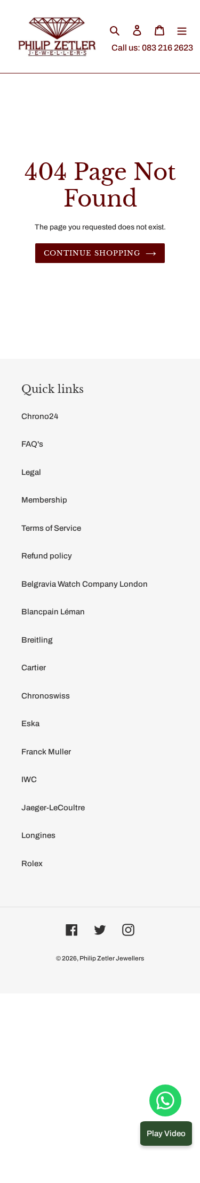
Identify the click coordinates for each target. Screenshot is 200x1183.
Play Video (166, 1133)
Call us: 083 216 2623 (152, 47)
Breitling (37, 640)
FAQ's (32, 444)
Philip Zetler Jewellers (111, 958)
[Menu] (182, 30)
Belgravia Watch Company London (84, 584)
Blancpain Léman (53, 611)
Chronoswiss (45, 696)
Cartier (33, 667)
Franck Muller (46, 751)
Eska (30, 723)
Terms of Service (51, 528)
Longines (38, 835)
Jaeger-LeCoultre (53, 807)
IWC (29, 779)
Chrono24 (39, 416)
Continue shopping (92, 253)
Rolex (32, 863)
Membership (44, 500)
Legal (31, 472)
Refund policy (46, 556)
